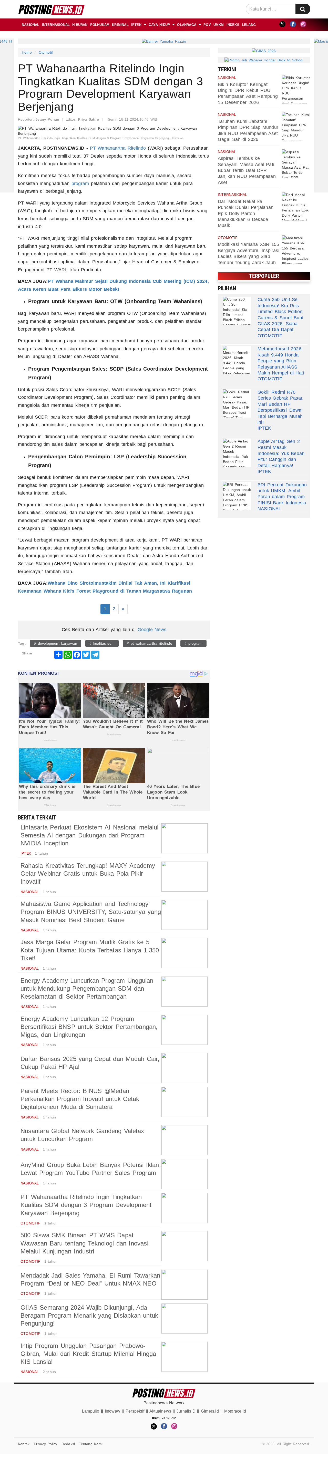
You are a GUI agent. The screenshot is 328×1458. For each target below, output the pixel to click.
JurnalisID (186, 1411)
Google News (152, 629)
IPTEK (136, 25)
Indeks (233, 25)
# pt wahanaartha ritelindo (149, 643)
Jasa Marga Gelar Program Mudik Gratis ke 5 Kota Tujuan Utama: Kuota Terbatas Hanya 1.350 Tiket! (89, 950)
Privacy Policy (45, 1444)
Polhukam (100, 25)
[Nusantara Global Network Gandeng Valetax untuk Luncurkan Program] (184, 1140)
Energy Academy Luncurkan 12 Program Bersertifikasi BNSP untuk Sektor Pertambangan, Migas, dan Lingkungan (89, 1026)
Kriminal (120, 25)
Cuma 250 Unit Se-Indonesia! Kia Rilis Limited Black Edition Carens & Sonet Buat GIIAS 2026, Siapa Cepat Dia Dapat (280, 314)
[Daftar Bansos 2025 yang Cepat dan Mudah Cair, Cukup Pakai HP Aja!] (184, 1068)
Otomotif (46, 52)
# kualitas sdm (102, 643)
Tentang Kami (90, 1444)
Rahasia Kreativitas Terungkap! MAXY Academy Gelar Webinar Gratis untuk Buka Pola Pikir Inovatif (87, 873)
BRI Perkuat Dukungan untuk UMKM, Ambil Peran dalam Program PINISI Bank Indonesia (282, 493)
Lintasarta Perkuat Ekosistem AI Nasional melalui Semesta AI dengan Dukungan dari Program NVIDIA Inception (89, 835)
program (80, 183)
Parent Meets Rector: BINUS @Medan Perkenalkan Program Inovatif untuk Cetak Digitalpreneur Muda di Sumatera (79, 1098)
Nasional (30, 25)
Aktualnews (160, 1411)
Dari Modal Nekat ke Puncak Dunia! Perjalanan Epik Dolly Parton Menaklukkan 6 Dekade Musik (245, 213)
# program (193, 643)
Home (27, 52)
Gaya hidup (159, 25)
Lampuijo (90, 1411)
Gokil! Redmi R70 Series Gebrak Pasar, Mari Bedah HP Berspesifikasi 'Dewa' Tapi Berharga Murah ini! (280, 407)
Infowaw (112, 1411)
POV (207, 25)
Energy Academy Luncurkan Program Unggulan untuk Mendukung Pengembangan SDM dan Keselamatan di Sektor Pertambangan (86, 988)
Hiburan (79, 25)
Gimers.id (210, 1411)
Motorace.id (235, 1411)
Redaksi (68, 1444)
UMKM (218, 25)
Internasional (56, 25)
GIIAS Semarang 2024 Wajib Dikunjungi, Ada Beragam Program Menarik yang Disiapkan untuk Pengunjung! (89, 1315)
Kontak (23, 1444)
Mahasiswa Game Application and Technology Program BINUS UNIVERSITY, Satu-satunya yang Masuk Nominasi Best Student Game (90, 911)
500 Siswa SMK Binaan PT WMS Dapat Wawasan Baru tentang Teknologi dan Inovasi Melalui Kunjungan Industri (84, 1243)
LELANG (249, 25)
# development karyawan (55, 643)
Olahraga (186, 25)
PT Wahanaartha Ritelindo (118, 148)
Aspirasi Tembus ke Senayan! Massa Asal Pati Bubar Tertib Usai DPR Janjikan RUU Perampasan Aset (247, 170)
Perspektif (135, 1411)
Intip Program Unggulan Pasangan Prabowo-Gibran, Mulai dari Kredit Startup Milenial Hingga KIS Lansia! (88, 1353)
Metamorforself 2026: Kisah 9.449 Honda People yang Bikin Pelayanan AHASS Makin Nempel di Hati (281, 360)
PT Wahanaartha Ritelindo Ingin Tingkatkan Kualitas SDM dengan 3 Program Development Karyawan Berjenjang (86, 1204)
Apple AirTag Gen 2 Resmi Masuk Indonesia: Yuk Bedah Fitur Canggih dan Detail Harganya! (281, 453)
